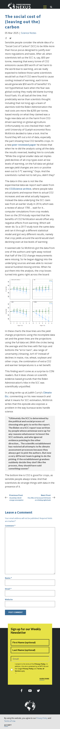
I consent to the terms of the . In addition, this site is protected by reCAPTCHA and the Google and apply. (31, 668)
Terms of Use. (10, 721)
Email (8, 589)
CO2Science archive (20, 188)
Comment (10, 525)
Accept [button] (8, 725)
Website (9, 599)
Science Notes (28, 33)
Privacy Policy (41, 718)
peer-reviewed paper (24, 144)
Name (8, 578)
